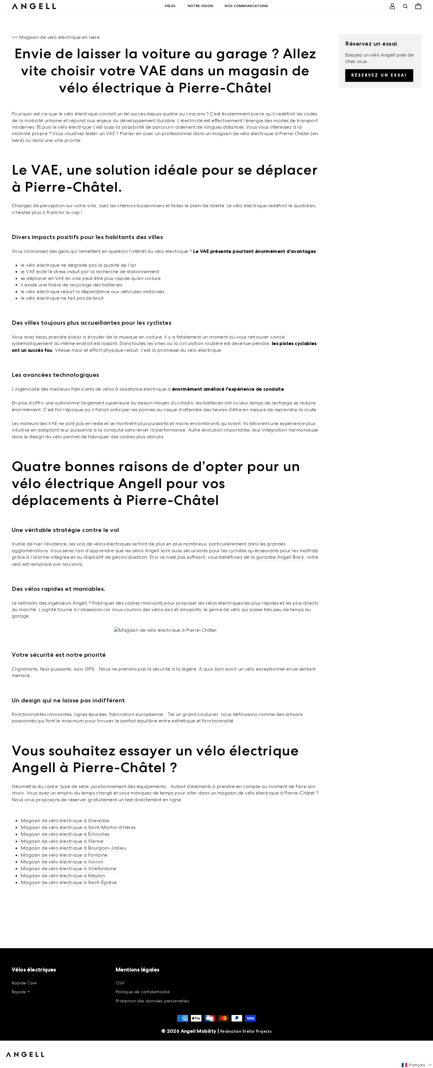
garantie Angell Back (280, 557)
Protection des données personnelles (152, 1001)
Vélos (170, 6)
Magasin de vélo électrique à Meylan (63, 876)
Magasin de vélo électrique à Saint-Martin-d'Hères (78, 827)
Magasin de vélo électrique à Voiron (62, 862)
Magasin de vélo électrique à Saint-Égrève (69, 882)
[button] (417, 1065)
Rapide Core (24, 983)
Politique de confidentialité (143, 991)
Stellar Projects (257, 1031)
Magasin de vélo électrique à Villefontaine (69, 868)
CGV (120, 983)
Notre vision (200, 6)
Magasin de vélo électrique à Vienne (62, 841)
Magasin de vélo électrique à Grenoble (65, 820)
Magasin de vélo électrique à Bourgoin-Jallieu (73, 848)
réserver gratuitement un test (100, 800)
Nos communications (246, 6)
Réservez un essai (379, 75)
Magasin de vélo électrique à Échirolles (65, 834)
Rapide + (21, 991)
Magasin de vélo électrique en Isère (59, 37)
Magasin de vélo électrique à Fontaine (64, 855)
